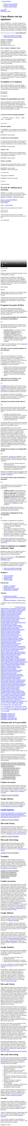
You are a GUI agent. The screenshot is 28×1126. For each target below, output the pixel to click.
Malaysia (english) (15, 654)
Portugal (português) (17, 674)
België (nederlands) (17, 612)
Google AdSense (7, 770)
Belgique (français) (16, 614)
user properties (9, 965)
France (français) (14, 636)
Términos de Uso (14, 791)
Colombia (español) (16, 625)
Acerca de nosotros (8, 575)
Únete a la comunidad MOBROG (9, 199)
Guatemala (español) (17, 638)
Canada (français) (14, 621)
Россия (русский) (15, 671)
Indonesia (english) (16, 643)
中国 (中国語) (13, 701)
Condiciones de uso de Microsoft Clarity (16, 833)
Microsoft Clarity (7, 773)
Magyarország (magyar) (20, 653)
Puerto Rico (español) (18, 675)
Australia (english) (20, 610)
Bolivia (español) (14, 615)
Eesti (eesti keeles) (15, 632)
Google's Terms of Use (14, 817)
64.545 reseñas (9, 205)
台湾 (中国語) (19, 702)
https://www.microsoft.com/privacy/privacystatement (13, 1051)
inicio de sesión (13, 501)
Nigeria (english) (14, 661)
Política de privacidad (9, 587)
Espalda (13, 778)
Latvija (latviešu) (14, 650)
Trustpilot (5, 777)
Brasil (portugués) (15, 617)
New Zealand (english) (19, 660)
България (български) (19, 618)
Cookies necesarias (7, 768)
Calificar (7, 48)
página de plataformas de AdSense (16, 938)
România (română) (16, 677)
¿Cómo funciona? (8, 577)
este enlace (20, 905)
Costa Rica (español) (17, 626)
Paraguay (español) (16, 667)
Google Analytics (7, 771)
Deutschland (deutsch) (18, 629)
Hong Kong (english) (18, 639)
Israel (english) (13, 646)
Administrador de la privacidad (11, 588)
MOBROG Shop (8, 578)
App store (3, 474)
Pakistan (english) (20, 664)
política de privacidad (13, 920)
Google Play (10, 474)
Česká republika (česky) (20, 622)
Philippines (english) (17, 670)
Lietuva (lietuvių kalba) (19, 652)
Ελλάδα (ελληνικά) (16, 635)
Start (2, 48)
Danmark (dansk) (14, 628)
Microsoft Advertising (8, 775)
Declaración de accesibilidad (11, 590)
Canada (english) (14, 619)
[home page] (6, 1)
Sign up (2, 9)
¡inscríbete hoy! (12, 456)
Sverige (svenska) (15, 687)
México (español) (14, 657)
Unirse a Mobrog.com (21, 32)
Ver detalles (15, 795)
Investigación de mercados (10, 596)
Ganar (18, 48)
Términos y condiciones (9, 585)
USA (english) (13, 694)
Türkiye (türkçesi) (15, 689)
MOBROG (5, 386)
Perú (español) (12, 668)
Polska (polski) (13, 673)
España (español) (14, 633)
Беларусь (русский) (17, 611)
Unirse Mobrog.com (20, 556)
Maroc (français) (14, 656)
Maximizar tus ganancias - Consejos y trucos (15, 600)
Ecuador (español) (15, 631)
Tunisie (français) (14, 688)
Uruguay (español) (20, 692)
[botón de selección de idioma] (1, 712)
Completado (13, 48)
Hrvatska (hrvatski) (16, 640)
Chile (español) (13, 624)
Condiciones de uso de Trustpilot (9, 868)
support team (24, 344)
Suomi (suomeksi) (19, 685)
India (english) (13, 642)
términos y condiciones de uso (18, 908)
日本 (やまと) (18, 699)
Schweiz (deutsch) (16, 678)
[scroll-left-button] (2, 211)
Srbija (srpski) (12, 680)
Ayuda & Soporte (8, 579)
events (2, 965)
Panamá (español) (15, 666)
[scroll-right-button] (6, 211)
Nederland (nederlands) (20, 659)
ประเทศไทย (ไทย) (16, 704)
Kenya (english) (19, 649)
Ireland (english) (14, 645)
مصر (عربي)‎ (24, 708)
